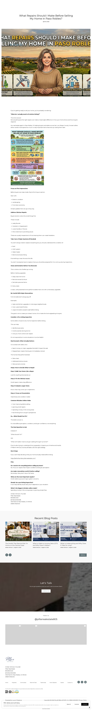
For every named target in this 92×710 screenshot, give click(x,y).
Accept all (85, 704)
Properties (14, 682)
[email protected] (16, 499)
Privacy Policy (83, 700)
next (10, 554)
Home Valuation (53, 682)
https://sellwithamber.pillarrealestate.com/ (23, 458)
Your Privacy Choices (46, 708)
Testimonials (43, 682)
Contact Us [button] (46, 591)
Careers (62, 682)
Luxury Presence (17, 700)
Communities (23, 682)
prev (6, 554)
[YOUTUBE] (85, 682)
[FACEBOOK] (78, 682)
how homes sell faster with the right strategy (32, 447)
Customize (77, 704)
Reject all (69, 704)
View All (83, 555)
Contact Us (70, 682)
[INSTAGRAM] (82, 682)
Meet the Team (33, 682)
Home (6, 682)
